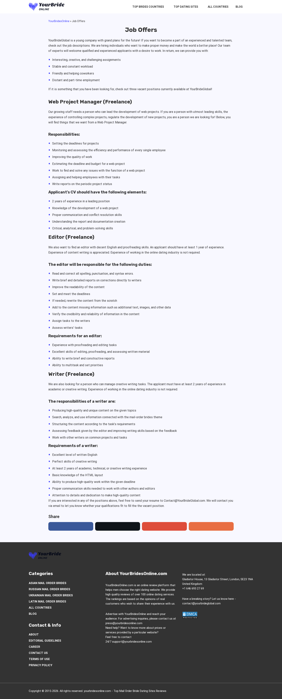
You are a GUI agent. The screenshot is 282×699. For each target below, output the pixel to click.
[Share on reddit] (211, 526)
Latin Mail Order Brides (47, 601)
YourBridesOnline (58, 21)
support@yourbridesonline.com (132, 641)
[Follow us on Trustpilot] (243, 556)
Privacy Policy (40, 665)
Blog (239, 6)
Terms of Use (39, 659)
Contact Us (38, 653)
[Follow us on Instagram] (221, 556)
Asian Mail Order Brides (47, 583)
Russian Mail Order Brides (49, 589)
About (34, 634)
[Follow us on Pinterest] (228, 556)
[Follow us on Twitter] (214, 556)
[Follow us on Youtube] (236, 556)
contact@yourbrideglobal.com (201, 603)
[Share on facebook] (70, 526)
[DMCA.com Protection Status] (190, 618)
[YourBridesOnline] (46, 6)
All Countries (218, 6)
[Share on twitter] (117, 526)
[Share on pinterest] (164, 526)
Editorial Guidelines (45, 640)
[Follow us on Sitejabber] (250, 556)
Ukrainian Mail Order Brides (51, 595)
